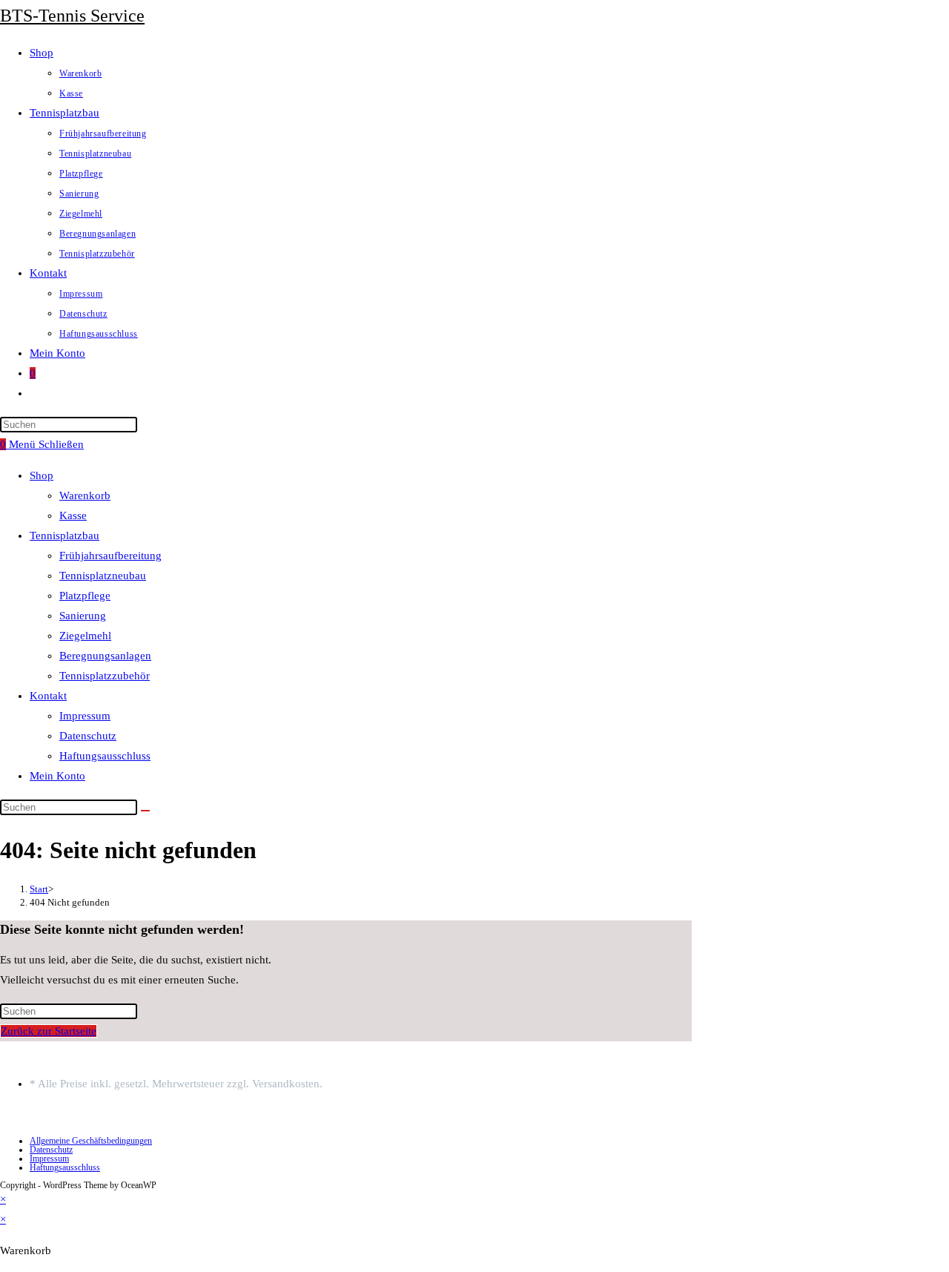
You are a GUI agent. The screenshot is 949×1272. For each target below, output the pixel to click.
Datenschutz (87, 736)
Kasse (73, 515)
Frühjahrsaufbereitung (110, 555)
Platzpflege (84, 596)
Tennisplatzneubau (102, 575)
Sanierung (82, 616)
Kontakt (48, 696)
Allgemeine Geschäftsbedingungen (91, 1141)
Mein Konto (57, 776)
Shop (41, 475)
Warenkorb (84, 495)
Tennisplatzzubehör (104, 676)
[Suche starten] (145, 810)
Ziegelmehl (85, 636)
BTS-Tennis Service (72, 15)
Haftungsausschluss (105, 756)
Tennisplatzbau (64, 535)
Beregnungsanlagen (105, 656)
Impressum (84, 716)
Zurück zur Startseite (48, 1031)
